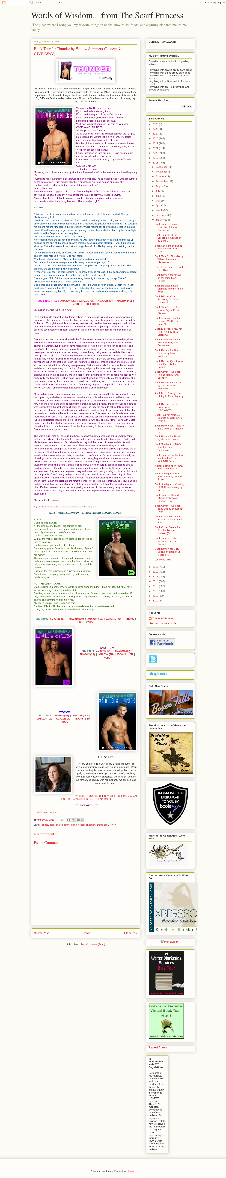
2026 (156, 124)
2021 (156, 148)
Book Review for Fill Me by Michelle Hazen (168, 438)
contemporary (63, 824)
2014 (156, 581)
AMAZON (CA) (105, 301)
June (159, 195)
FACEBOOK (104, 799)
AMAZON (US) (68, 301)
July (158, 190)
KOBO (95, 304)
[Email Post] (62, 820)
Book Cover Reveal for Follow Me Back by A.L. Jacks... (169, 519)
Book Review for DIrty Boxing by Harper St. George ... (168, 551)
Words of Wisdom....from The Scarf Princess (107, 15)
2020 (156, 152)
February (161, 215)
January (160, 219)
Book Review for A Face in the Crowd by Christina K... (169, 428)
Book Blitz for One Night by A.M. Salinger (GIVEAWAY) (168, 385)
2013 (156, 586)
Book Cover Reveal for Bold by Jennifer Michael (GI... (167, 530)
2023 (156, 138)
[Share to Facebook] (78, 820)
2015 (156, 576)
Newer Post (41, 933)
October (160, 176)
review (113, 824)
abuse (45, 824)
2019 (156, 157)
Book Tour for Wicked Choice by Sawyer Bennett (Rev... (167, 498)
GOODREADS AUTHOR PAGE (79, 799)
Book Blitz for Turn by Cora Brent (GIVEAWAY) (167, 407)
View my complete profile (163, 623)
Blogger (130, 1171)
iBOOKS (77, 304)
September (162, 181)
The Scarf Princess (163, 618)
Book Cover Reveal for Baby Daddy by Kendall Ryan (169, 508)
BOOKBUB (95, 796)
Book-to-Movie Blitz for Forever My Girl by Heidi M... (167, 321)
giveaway (90, 824)
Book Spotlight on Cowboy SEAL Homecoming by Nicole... (169, 487)
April (158, 205)
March (159, 210)
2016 (156, 571)
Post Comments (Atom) (93, 944)
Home (86, 933)
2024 (156, 133)
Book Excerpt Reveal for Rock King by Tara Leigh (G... (168, 331)
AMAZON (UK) (86, 301)
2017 (156, 566)
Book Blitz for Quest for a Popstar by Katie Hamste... (169, 364)
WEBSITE (80, 796)
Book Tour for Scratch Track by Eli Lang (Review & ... (167, 227)
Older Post (130, 933)
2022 (156, 143)
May (158, 200)
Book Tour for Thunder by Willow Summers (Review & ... (169, 259)
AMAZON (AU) (124, 301)
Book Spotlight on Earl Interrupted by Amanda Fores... (169, 476)
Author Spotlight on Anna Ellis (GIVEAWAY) (169, 467)
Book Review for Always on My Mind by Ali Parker (168, 277)
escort (81, 824)
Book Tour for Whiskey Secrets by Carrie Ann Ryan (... (168, 417)
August (160, 186)
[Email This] (68, 820)
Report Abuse (158, 1047)
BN (87, 304)
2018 (156, 162)
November (162, 171)
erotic (74, 824)
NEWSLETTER (112, 796)
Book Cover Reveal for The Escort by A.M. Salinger (167, 374)
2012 (156, 591)
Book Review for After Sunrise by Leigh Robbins (167, 353)
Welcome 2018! (163, 559)
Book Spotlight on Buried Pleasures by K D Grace (168, 248)
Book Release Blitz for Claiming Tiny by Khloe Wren (169, 288)
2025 (156, 128)
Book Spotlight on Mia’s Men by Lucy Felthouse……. (168, 447)
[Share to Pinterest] (82, 820)
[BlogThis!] (72, 820)
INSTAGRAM (130, 796)
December (162, 166)
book (52, 824)
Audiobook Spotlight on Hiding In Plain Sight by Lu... (169, 396)
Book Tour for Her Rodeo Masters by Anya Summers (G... (169, 458)
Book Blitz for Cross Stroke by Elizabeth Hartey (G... (167, 299)
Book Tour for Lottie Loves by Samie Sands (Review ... (169, 541)
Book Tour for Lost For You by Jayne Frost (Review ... (167, 310)
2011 (156, 595)
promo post (102, 824)
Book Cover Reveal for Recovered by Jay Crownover (167, 342)
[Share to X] (75, 820)
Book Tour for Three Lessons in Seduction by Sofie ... (168, 237)
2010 (156, 600)
